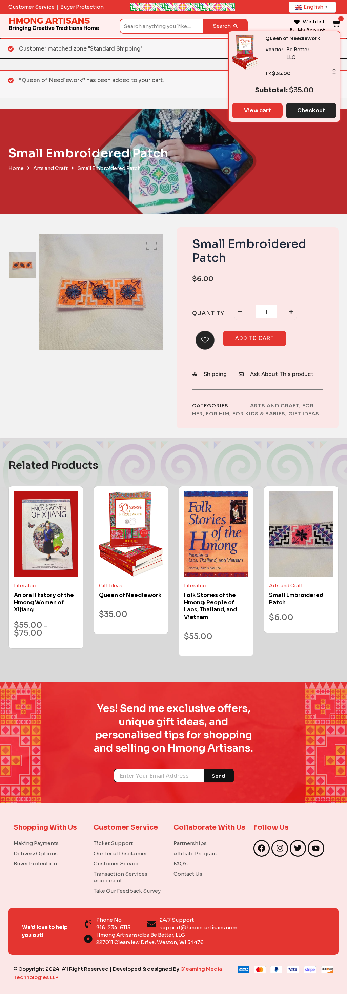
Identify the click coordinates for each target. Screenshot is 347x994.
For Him (217, 413)
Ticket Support (113, 843)
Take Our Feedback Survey (127, 891)
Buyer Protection (35, 863)
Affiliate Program (195, 853)
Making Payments (36, 843)
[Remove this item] (334, 72)
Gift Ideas (303, 413)
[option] (22, 265)
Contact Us (188, 874)
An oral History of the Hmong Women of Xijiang (44, 602)
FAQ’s (181, 863)
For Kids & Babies (258, 413)
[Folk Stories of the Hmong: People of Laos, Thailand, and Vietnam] (216, 534)
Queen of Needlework (292, 38)
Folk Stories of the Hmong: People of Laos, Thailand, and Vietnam (210, 606)
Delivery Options (36, 853)
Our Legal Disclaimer (120, 853)
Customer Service (117, 863)
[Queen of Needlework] (131, 534)
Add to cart (254, 338)
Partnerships (190, 843)
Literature (26, 586)
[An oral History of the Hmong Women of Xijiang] (46, 534)
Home (16, 168)
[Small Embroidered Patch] (301, 534)
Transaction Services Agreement (120, 877)
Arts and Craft (50, 168)
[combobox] (161, 26)
